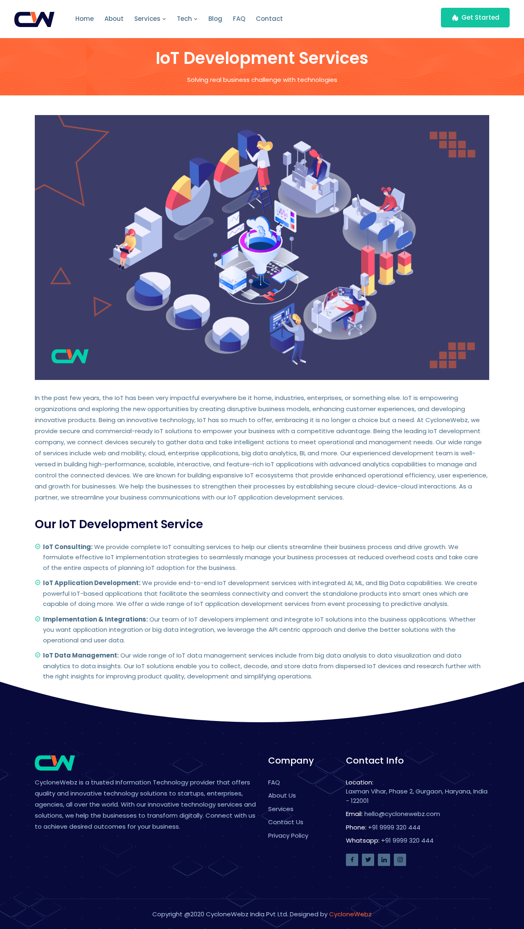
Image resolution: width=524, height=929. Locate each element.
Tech (185, 18)
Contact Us (285, 822)
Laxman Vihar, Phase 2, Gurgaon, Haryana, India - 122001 (417, 796)
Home (84, 18)
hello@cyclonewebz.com (402, 813)
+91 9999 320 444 (394, 827)
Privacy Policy (288, 835)
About (114, 18)
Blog (215, 18)
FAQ (239, 18)
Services (148, 18)
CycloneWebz (350, 914)
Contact (269, 18)
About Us (282, 795)
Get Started (480, 17)
